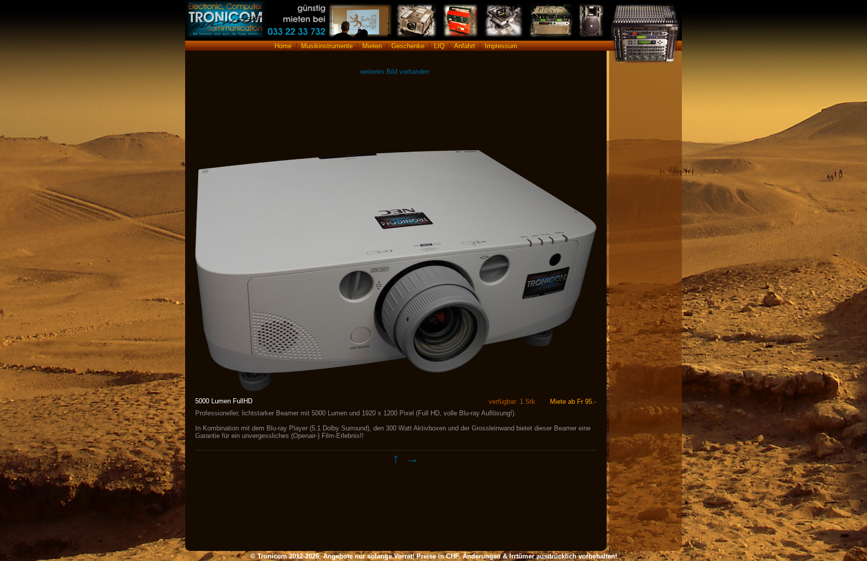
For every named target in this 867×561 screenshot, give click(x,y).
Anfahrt (464, 46)
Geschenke (407, 46)
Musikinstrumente (327, 46)
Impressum (501, 46)
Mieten (372, 46)
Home (283, 46)
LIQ (439, 46)
